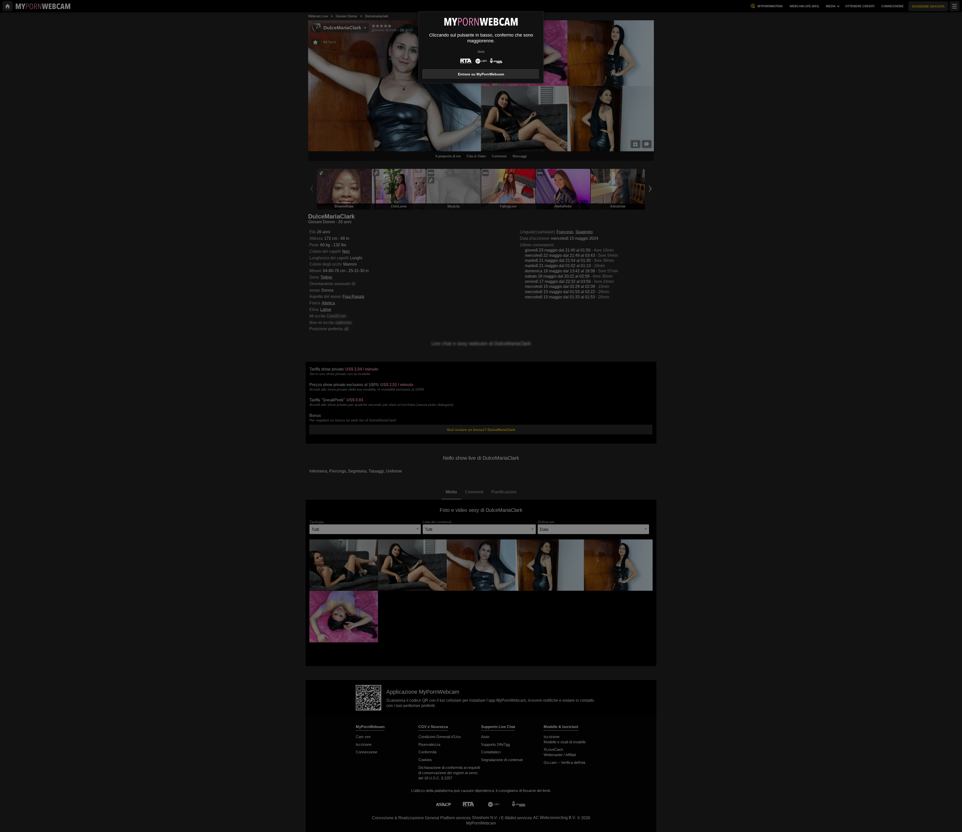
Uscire (481, 51)
